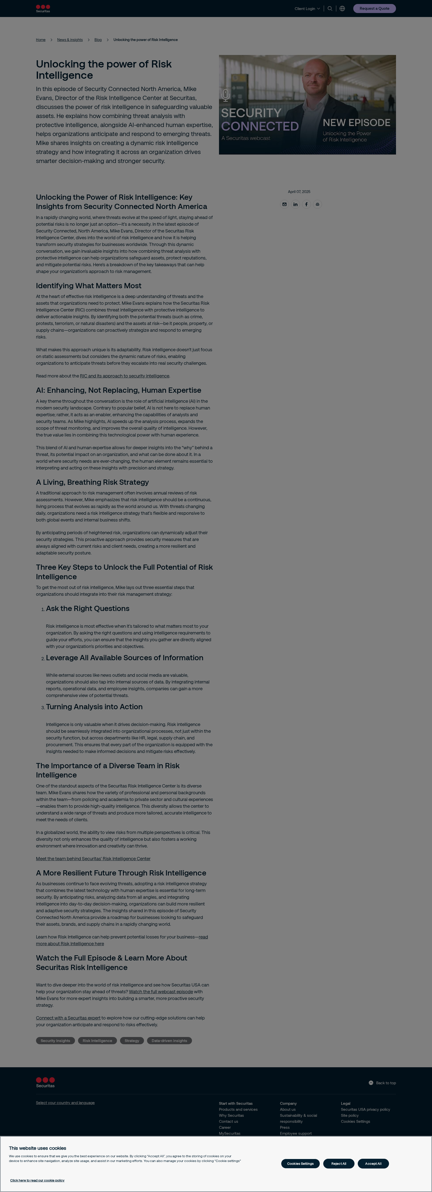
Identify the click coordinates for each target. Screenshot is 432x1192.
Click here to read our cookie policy (37, 1180)
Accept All (373, 1164)
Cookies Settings (300, 1164)
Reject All (339, 1164)
